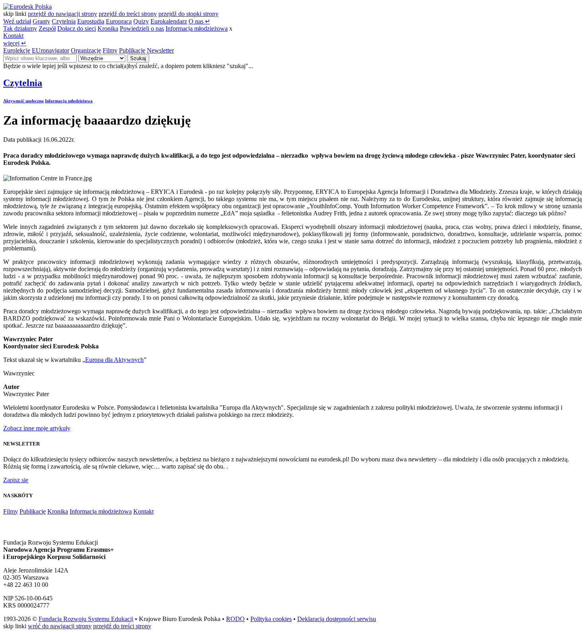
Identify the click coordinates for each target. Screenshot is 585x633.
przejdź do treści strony (128, 13)
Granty (41, 21)
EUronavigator (50, 50)
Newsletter (160, 50)
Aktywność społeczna (23, 100)
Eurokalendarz (168, 21)
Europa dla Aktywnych (114, 359)
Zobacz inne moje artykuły (36, 428)
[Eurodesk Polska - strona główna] (27, 6)
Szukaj (138, 58)
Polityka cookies (271, 618)
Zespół (47, 28)
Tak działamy (20, 28)
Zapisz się (15, 480)
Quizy (141, 21)
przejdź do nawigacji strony (62, 13)
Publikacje (132, 50)
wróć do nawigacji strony (60, 626)
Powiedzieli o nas (142, 28)
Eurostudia (90, 21)
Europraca (119, 21)
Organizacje (86, 50)
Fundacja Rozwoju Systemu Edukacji (86, 618)
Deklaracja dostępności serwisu (336, 618)
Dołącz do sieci (76, 28)
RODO (235, 618)
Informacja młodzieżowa (197, 28)
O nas (199, 21)
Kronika (108, 28)
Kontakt (13, 35)
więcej (14, 43)
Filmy (110, 50)
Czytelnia (64, 21)
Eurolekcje (16, 50)
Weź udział (17, 21)
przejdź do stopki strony (188, 13)
